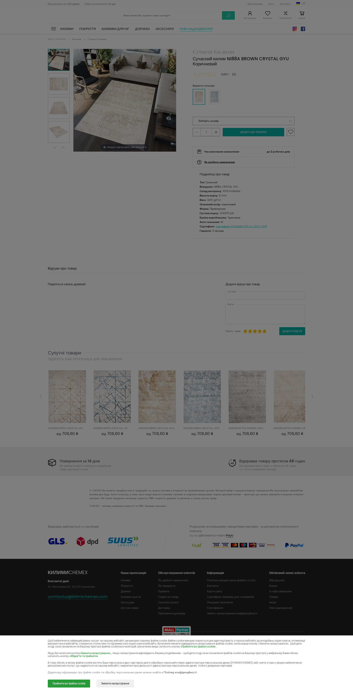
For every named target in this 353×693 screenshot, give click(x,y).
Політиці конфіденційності (180, 672)
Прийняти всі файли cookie (69, 683)
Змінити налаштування (115, 683)
